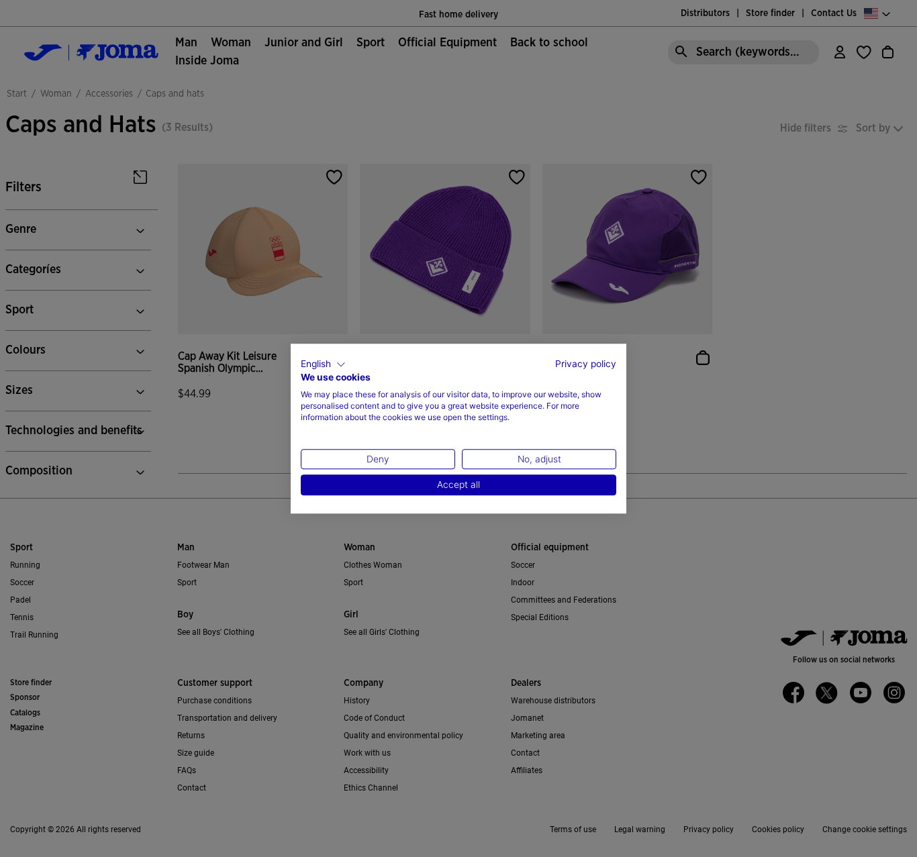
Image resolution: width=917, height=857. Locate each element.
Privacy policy (585, 363)
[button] (323, 364)
